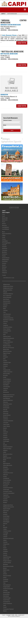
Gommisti (4, 246)
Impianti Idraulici (7, 557)
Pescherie (5, 366)
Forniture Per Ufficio (7, 327)
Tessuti (4, 607)
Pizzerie (4, 256)
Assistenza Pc (6, 518)
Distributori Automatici (8, 538)
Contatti (4, 275)
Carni (4, 312)
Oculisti (5, 355)
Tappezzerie (5, 495)
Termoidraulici (6, 497)
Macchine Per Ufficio (7, 454)
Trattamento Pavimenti (8, 609)
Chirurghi (5, 534)
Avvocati (5, 523)
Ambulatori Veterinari (8, 293)
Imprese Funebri (6, 340)
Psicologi (5, 590)
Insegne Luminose (7, 560)
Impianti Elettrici (7, 336)
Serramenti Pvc (6, 601)
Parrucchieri (5, 261)
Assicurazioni (6, 407)
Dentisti (4, 265)
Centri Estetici (6, 424)
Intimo (4, 452)
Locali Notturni (5, 227)
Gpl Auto (5, 553)
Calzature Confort (7, 531)
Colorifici (5, 536)
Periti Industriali (7, 585)
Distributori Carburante (8, 319)
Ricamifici (5, 375)
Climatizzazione (6, 316)
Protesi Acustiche (7, 480)
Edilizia (3, 235)
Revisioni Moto (6, 373)
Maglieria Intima (7, 345)
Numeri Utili (5, 218)
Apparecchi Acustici (7, 404)
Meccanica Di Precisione (8, 347)
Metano (5, 568)
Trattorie (5, 390)
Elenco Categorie (6, 212)
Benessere (4, 225)
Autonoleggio (6, 521)
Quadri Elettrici (6, 482)
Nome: (4, 125)
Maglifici (5, 456)
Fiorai (4, 546)
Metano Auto (6, 349)
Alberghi (5, 292)
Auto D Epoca (6, 299)
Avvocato (5, 305)
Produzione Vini (6, 370)
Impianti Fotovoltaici (7, 446)
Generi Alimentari (7, 331)
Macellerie (4, 252)
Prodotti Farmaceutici (8, 588)
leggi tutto (21, 43)
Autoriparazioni (6, 303)
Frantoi (4, 547)
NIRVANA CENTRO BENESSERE (11, 25)
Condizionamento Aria (8, 318)
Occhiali (5, 573)
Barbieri (5, 306)
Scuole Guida (6, 489)
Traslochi (4, 244)
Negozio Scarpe (6, 353)
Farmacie (4, 263)
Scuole (3, 237)
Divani (4, 430)
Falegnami (4, 272)
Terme (3, 214)
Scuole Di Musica (7, 379)
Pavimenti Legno (7, 362)
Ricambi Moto (6, 594)
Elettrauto (5, 321)
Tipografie (5, 388)
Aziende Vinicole (5, 257)
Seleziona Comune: (7, 120)
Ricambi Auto (6, 484)
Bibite (4, 308)
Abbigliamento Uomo (8, 288)
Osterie (4, 577)
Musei (3, 231)
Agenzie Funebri (6, 508)
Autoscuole (5, 413)
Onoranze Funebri (7, 575)
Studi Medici (5, 241)
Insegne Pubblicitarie (8, 342)
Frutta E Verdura (6, 329)
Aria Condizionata (7, 295)
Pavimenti (5, 581)
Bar (4, 525)
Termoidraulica (6, 386)
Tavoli (4, 605)
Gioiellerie (5, 551)
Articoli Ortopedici (7, 297)
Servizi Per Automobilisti (8, 493)
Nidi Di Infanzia (6, 463)
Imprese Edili (6, 559)
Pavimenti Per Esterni (8, 472)
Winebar (5, 502)
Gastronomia (6, 439)
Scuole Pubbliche (7, 381)
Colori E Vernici (6, 426)
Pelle (4, 583)
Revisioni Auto (6, 592)
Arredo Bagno (6, 516)
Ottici (4, 358)
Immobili (5, 555)
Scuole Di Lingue (7, 598)
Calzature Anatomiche (8, 420)
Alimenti (5, 512)
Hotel (4, 334)
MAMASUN (4, 95)
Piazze (3, 221)
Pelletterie (5, 364)
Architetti (5, 514)
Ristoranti (5, 485)
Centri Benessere (7, 314)
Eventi (3, 216)
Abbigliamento (5, 259)
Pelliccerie (5, 474)
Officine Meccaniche (7, 465)
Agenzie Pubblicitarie (8, 400)
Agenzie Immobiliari (6, 233)
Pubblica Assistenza (7, 371)
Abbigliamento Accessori (8, 394)
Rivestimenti (6, 596)
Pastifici (5, 360)
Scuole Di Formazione (8, 487)
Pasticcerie (4, 254)
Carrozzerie (4, 250)
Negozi (4, 572)
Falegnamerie (6, 544)
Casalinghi (5, 533)
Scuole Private (6, 599)
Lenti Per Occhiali (7, 562)
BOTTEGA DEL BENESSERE (9, 54)
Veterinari (4, 267)
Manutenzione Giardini (8, 566)
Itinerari (4, 223)
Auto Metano (6, 520)
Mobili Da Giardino (7, 351)
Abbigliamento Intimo (8, 396)
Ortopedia (5, 467)
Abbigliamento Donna (8, 286)
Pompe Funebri (6, 586)
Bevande (5, 527)
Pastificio (5, 471)
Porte (4, 368)
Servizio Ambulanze (7, 603)
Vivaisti (5, 611)
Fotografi (5, 437)
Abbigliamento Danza (8, 505)
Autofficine (4, 248)
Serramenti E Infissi (7, 491)
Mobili (4, 459)
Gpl (4, 443)
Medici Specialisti (7, 458)
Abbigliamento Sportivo (8, 507)
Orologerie (5, 357)
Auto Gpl (5, 409)
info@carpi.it (21, 615)
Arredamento (6, 406)
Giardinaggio (6, 441)
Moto (4, 461)
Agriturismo (5, 220)
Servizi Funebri (6, 383)
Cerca (12, 130)
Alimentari (5, 402)
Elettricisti (4, 270)
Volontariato (6, 392)
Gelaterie (5, 549)
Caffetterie (5, 419)
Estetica (4, 239)
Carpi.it (3, 14)
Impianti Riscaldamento (8, 338)
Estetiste (5, 433)
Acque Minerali (6, 398)
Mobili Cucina (6, 570)
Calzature (5, 310)
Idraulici (4, 269)
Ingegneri (5, 450)
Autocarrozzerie (6, 301)
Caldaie (5, 529)
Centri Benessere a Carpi (8, 277)
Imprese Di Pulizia (7, 448)
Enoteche (5, 542)
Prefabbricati (6, 478)
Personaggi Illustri (6, 243)
